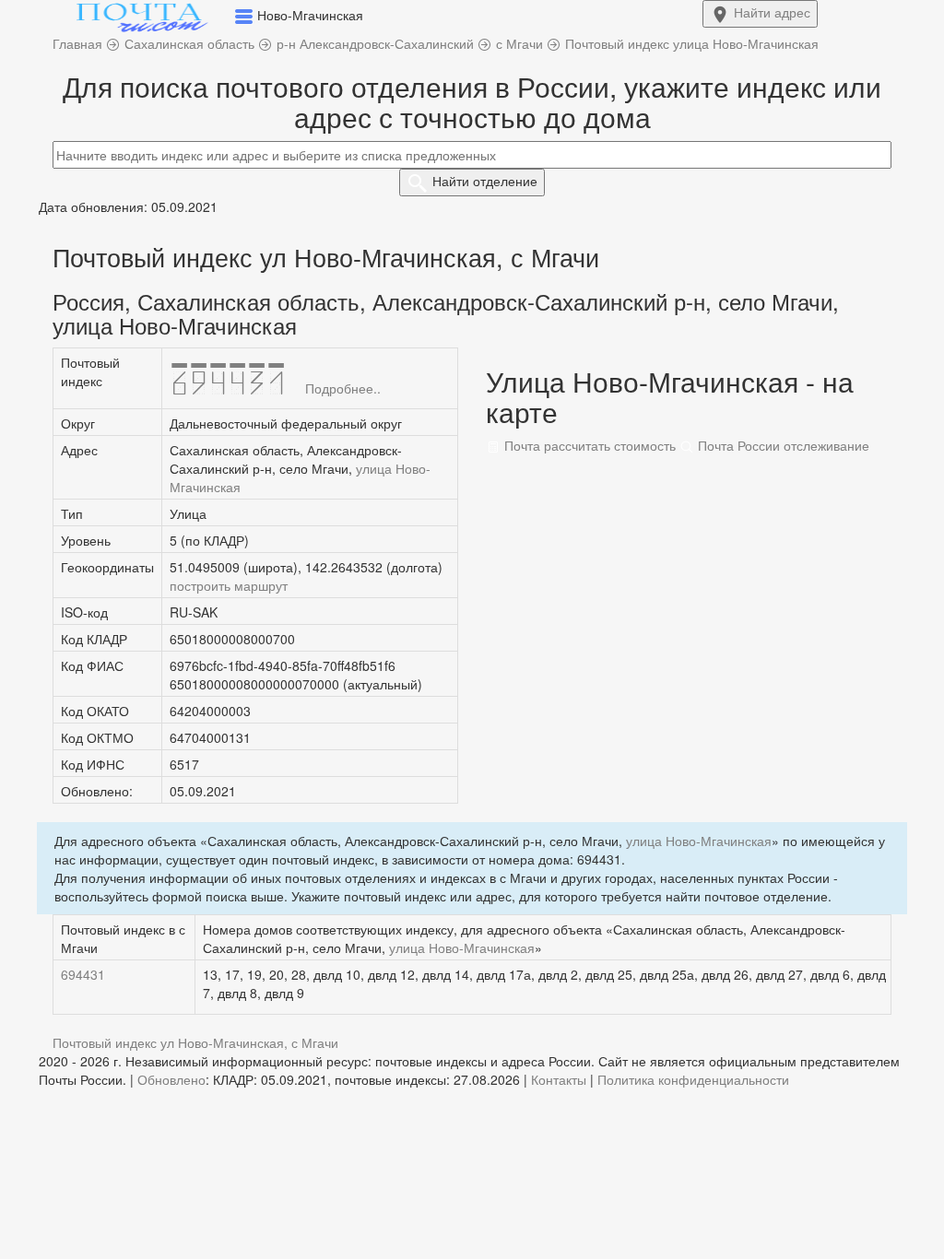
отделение (484, 180)
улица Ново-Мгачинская (699, 840)
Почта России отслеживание (781, 445)
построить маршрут (229, 585)
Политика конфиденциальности (693, 1079)
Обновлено (171, 1079)
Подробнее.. (343, 388)
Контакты (558, 1079)
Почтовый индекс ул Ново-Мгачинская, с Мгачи (195, 1042)
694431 (83, 974)
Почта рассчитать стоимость (588, 445)
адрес (772, 12)
